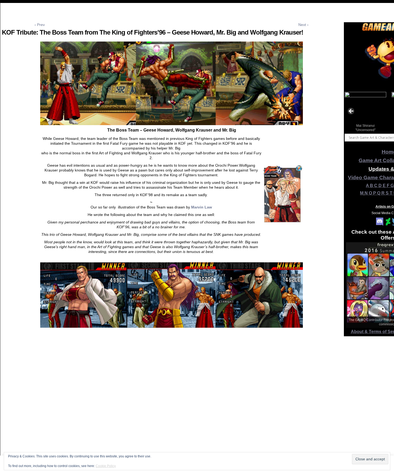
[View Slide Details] (365, 113)
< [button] (351, 111)
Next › (303, 25)
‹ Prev (40, 25)
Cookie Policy (106, 466)
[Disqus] (171, 403)
